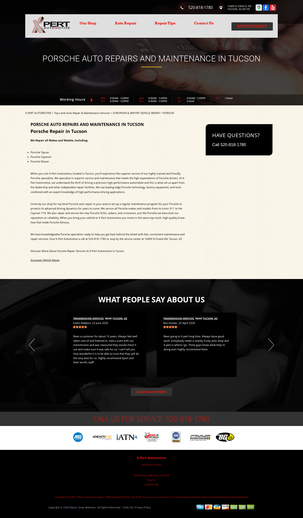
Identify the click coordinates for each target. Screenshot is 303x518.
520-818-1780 (200, 7)
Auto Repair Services (152, 464)
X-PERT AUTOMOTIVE (38, 113)
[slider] (80, 327)
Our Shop (88, 23)
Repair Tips (165, 23)
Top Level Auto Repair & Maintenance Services (82, 113)
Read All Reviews (151, 392)
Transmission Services (88, 318)
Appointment (252, 26)
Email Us (151, 479)
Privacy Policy (143, 507)
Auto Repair (125, 23)
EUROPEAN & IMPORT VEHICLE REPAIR (136, 113)
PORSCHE (168, 113)
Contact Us (204, 23)
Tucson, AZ (119, 318)
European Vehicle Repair (45, 260)
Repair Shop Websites (83, 507)
